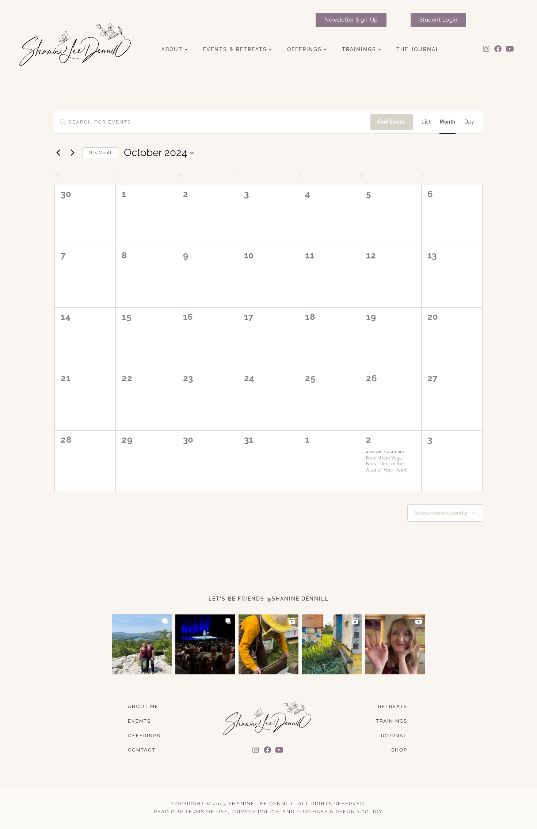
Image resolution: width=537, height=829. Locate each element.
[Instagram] (486, 49)
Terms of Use (206, 811)
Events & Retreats (235, 49)
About (172, 49)
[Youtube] (510, 49)
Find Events (391, 122)
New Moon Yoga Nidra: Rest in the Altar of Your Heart (386, 464)
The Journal (417, 49)
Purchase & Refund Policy (339, 811)
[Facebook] (498, 49)
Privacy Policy (255, 811)
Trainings (359, 49)
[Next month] (72, 152)
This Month (100, 152)
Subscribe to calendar (441, 513)
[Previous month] (58, 152)
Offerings (304, 49)
